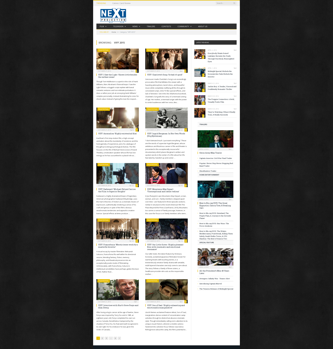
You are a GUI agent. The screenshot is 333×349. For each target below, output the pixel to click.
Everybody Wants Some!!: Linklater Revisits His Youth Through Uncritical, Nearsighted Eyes (221, 57)
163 (132, 241)
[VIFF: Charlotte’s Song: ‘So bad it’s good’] (166, 60)
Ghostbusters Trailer (207, 171)
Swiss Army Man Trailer (210, 153)
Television (118, 26)
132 (132, 185)
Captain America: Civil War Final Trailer (215, 158)
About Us (202, 26)
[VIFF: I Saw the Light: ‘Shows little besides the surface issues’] (117, 60)
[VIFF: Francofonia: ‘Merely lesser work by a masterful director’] (117, 230)
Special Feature (206, 242)
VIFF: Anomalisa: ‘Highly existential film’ (117, 133)
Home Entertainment (209, 175)
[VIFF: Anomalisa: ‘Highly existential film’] (117, 119)
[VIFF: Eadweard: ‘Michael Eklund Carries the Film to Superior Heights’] (117, 174)
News (135, 26)
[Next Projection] (113, 14)
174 (181, 241)
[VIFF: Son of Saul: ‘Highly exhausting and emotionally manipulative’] (166, 290)
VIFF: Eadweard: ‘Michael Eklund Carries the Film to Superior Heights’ (117, 190)
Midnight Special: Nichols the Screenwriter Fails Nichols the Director (220, 74)
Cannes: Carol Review (121, 3)
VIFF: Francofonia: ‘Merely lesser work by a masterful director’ (118, 245)
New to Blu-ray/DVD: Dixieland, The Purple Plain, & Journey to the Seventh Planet (215, 215)
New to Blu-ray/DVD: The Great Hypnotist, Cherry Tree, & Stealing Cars (215, 205)
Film (102, 26)
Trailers (151, 26)
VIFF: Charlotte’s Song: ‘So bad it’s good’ (164, 74)
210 (181, 185)
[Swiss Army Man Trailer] (215, 139)
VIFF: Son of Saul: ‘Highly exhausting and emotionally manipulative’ (166, 306)
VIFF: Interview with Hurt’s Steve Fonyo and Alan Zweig (118, 306)
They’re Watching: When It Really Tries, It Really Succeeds (221, 113)
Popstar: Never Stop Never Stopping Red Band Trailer (216, 164)
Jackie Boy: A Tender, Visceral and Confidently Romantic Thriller (222, 87)
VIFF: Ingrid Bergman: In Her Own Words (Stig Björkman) (166, 134)
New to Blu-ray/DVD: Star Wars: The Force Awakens (214, 224)
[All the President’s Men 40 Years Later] (215, 257)
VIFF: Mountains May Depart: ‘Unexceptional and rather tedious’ (163, 190)
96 (133, 130)
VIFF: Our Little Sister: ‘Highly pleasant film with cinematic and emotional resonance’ (165, 247)
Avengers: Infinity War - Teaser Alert (214, 278)
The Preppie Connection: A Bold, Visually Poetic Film (221, 100)
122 (181, 130)
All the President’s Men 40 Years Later (214, 272)
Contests (166, 26)
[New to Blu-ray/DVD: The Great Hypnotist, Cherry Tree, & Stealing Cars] (215, 190)
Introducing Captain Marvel (210, 283)
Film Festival (104, 50)
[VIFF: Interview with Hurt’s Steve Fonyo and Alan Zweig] (117, 290)
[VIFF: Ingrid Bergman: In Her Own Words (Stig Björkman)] (166, 119)
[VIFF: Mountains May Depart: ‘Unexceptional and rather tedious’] (166, 174)
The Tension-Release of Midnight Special (216, 289)
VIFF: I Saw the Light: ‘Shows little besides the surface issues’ (117, 75)
